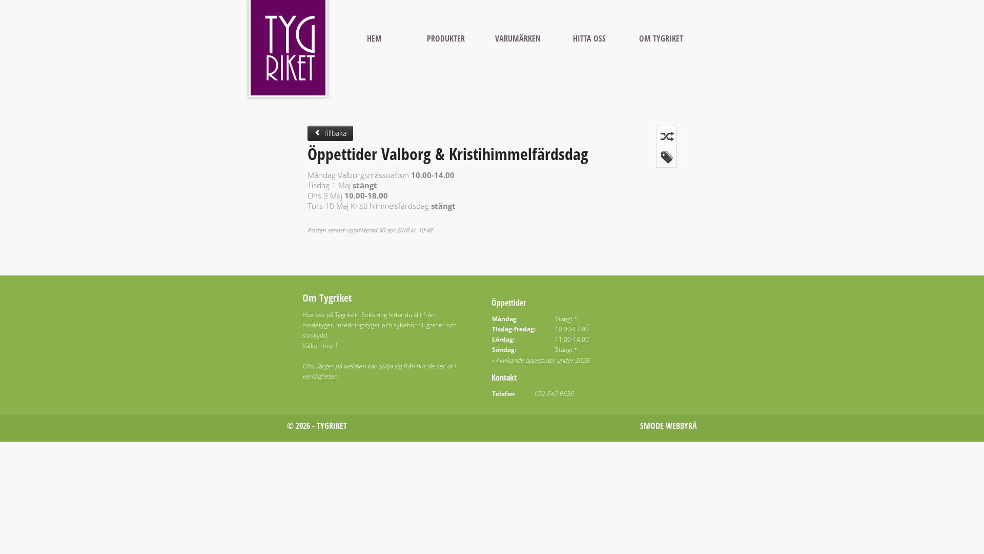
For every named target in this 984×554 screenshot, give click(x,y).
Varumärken (518, 38)
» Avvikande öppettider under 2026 (540, 360)
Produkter (446, 38)
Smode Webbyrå (668, 425)
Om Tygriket (661, 38)
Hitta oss (589, 38)
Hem (374, 38)
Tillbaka (333, 133)
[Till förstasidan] (288, 48)
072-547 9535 (553, 393)
